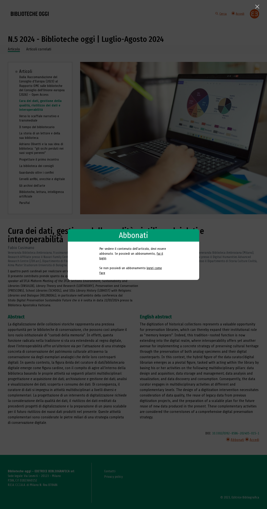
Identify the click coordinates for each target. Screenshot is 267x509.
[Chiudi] (257, 7)
